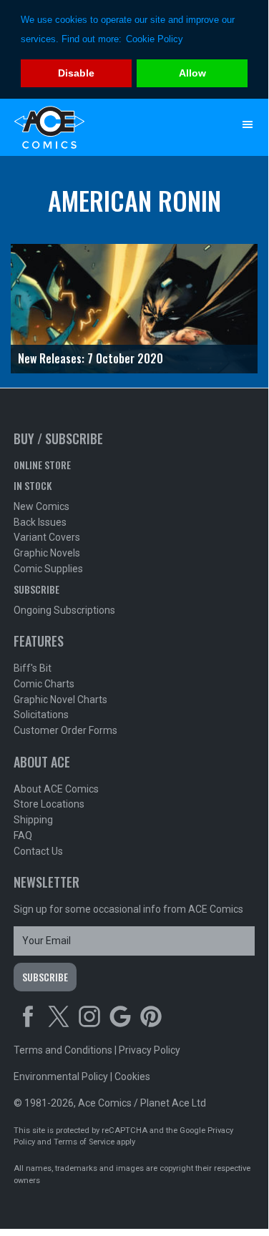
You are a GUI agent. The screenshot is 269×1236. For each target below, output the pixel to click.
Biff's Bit (33, 668)
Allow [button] (192, 73)
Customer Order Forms (65, 730)
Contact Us (38, 851)
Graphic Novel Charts (60, 699)
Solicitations (41, 714)
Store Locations (49, 804)
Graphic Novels (47, 553)
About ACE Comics (56, 789)
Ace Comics (106, 127)
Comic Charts (44, 684)
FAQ (23, 835)
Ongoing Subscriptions (64, 610)
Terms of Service (84, 1142)
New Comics (41, 506)
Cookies (132, 1076)
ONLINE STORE (42, 464)
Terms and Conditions (63, 1050)
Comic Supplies (48, 568)
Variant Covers (47, 537)
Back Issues (40, 522)
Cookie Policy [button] (154, 39)
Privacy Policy (149, 1050)
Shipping (33, 819)
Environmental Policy (61, 1076)
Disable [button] (76, 73)
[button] (247, 124)
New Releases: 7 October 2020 (90, 358)
